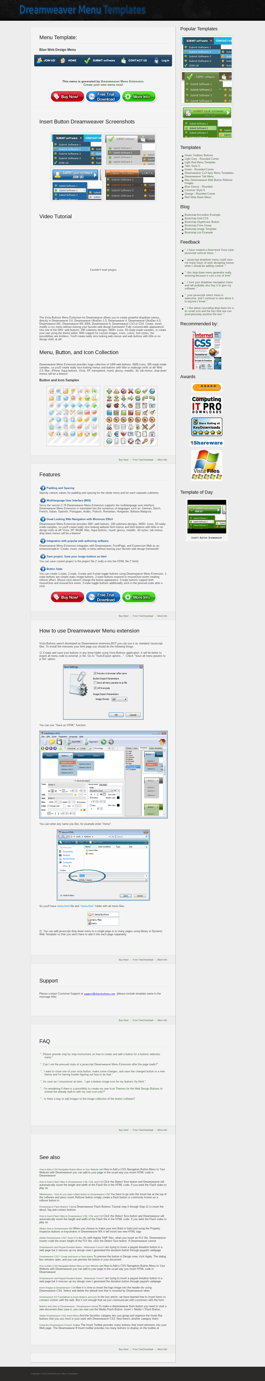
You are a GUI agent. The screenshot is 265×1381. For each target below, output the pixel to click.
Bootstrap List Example (199, 232)
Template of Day (196, 492)
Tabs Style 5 (192, 165)
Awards (187, 376)
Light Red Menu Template (200, 162)
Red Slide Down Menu (198, 197)
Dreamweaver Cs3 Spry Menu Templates (209, 172)
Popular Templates (199, 28)
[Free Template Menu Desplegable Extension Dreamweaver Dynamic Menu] (207, 540)
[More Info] (139, 96)
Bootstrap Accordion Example (202, 214)
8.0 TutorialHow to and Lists (68, 1297)
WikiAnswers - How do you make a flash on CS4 (74, 1194)
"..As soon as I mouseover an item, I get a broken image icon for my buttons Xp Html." (93, 1081)
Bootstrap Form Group (198, 225)
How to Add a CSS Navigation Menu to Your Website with (71, 1169)
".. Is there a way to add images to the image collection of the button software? (87, 1098)
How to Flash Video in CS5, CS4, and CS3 (71, 1182)
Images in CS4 (57, 1287)
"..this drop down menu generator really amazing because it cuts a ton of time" (208, 274)
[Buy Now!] (67, 96)
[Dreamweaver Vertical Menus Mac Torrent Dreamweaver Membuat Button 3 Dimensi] (207, 52)
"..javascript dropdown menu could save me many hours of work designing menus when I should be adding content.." (209, 262)
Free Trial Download (143, 459)
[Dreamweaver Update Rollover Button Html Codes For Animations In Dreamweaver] (207, 122)
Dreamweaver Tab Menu (199, 176)
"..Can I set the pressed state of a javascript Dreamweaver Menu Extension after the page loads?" (99, 1064)
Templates (190, 147)
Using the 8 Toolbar (60, 1325)
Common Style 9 (195, 190)
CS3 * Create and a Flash (66, 1256)
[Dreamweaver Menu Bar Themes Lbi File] (131, 416)
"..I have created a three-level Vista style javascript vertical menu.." (209, 251)
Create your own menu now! (103, 84)
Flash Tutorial (58, 1206)
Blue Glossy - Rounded (198, 186)
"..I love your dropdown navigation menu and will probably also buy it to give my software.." (209, 285)
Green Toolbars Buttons (199, 155)
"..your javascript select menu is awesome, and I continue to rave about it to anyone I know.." (209, 298)
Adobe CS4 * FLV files (61, 1238)
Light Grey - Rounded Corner (202, 158)
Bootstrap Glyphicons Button (202, 221)
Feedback (190, 242)
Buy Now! (124, 459)
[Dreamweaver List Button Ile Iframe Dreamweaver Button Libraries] (130, 184)
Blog (184, 206)
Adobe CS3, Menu (59, 1315)
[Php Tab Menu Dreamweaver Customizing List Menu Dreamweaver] (73, 416)
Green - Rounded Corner (199, 169)
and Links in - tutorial (69, 1306)
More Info (162, 459)
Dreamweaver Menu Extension (122, 81)
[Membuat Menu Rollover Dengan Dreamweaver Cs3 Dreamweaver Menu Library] (207, 87)
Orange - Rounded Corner (200, 193)
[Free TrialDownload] (103, 96)
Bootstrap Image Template (200, 228)
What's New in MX (56, 1228)
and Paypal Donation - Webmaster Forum (71, 1247)
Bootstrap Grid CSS (196, 218)
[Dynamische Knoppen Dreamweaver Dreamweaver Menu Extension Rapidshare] (77, 149)
